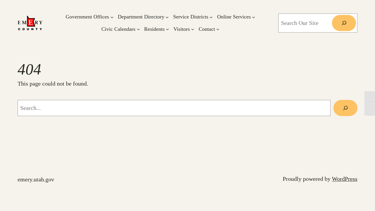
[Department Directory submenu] (167, 16)
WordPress (344, 179)
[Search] (344, 23)
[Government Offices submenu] (112, 16)
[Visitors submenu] (192, 29)
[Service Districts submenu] (211, 16)
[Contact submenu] (217, 29)
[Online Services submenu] (253, 16)
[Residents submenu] (167, 29)
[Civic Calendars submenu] (138, 29)
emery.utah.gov (36, 179)
